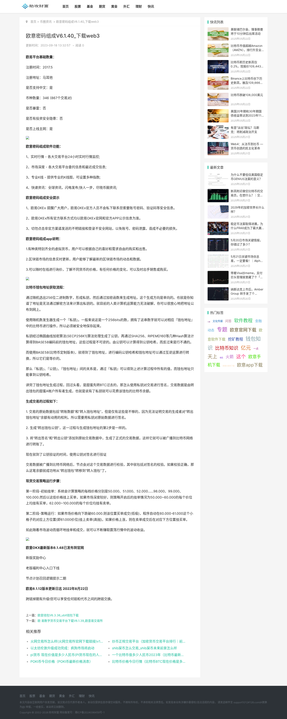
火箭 (230, 356)
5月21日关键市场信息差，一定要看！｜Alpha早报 (246, 260)
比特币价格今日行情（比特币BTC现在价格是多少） (148, 661)
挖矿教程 (235, 339)
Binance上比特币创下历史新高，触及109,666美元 (247, 82)
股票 (78, 6)
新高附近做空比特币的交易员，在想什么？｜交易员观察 (247, 195)
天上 (212, 357)
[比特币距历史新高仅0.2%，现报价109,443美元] (218, 62)
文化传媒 (218, 321)
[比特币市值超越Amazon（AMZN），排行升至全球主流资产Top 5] (218, 46)
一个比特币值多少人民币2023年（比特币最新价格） (148, 655)
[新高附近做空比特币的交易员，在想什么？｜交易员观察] (218, 191)
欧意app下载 (250, 364)
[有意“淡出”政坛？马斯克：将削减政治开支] (218, 128)
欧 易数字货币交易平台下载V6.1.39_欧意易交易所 (70, 620)
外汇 (126, 6)
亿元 (246, 348)
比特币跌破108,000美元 (247, 95)
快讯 (151, 6)
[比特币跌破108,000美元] (218, 95)
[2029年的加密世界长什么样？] (218, 208)
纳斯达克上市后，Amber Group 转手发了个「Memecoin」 (247, 293)
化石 (221, 358)
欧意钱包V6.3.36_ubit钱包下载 (58, 615)
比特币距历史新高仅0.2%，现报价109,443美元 (247, 66)
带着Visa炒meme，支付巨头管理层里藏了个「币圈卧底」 (247, 277)
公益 (209, 321)
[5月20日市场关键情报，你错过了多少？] (218, 241)
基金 (90, 6)
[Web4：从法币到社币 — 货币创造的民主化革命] (218, 144)
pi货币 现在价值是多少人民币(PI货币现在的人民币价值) (67, 655)
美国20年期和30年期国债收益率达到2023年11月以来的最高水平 (247, 115)
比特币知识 (226, 348)
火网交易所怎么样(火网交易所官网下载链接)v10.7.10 (67, 641)
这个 (241, 357)
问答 (228, 321)
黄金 (114, 6)
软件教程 (243, 320)
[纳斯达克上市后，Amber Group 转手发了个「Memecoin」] (218, 290)
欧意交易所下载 (228, 366)
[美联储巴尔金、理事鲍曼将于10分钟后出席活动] (218, 30)
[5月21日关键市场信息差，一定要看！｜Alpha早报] (218, 257)
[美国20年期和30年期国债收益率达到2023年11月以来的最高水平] (218, 112)
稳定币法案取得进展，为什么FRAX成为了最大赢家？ (247, 228)
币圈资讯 (46, 21)
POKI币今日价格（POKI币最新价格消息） (61, 661)
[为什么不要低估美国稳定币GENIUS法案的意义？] (218, 175)
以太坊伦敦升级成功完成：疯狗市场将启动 (62, 648)
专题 (222, 329)
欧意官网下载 (243, 329)
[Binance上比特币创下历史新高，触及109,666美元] (218, 79)
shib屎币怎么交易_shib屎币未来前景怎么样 (144, 648)
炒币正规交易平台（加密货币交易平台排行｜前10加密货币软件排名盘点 (148, 641)
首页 (65, 6)
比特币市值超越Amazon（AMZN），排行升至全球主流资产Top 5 (247, 50)
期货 (102, 6)
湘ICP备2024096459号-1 (90, 712)
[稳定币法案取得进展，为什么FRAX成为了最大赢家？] (218, 224)
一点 (255, 348)
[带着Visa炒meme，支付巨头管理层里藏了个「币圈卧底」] (218, 273)
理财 (139, 6)
